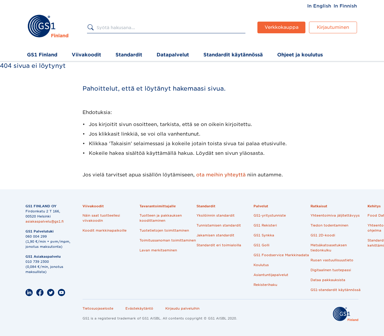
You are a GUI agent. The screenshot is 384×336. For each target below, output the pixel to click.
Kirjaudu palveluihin (182, 308)
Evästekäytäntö (139, 308)
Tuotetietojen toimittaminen (164, 230)
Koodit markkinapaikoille (104, 230)
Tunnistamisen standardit (218, 225)
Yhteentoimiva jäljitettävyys (335, 215)
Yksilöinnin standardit (215, 215)
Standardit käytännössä (233, 55)
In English (319, 6)
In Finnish (345, 6)
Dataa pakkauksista (327, 280)
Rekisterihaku (265, 285)
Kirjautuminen (333, 27)
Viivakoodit (86, 55)
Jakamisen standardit (215, 235)
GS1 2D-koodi (322, 235)
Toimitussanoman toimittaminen (168, 240)
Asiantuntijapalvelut (271, 275)
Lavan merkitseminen (158, 250)
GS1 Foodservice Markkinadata (281, 255)
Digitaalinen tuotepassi (330, 270)
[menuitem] (319, 6)
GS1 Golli (261, 245)
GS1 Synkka (264, 235)
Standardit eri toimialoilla (218, 245)
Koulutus (261, 265)
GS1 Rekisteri (265, 225)
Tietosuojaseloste (97, 308)
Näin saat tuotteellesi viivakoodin (101, 218)
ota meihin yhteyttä (221, 175)
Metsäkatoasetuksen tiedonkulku (328, 247)
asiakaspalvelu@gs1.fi (45, 221)
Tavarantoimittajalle (158, 206)
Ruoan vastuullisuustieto (331, 260)
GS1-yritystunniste (270, 215)
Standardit (129, 55)
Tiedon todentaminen (329, 225)
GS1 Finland (42, 55)
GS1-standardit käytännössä (335, 290)
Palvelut (261, 206)
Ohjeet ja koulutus (300, 55)
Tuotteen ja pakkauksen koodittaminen (161, 218)
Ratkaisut (318, 206)
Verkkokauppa (281, 27)
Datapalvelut (173, 55)
